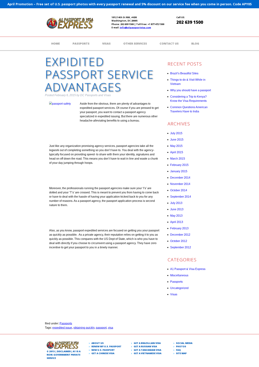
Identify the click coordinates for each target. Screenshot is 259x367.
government (62, 354)
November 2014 (180, 183)
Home (55, 43)
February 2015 (179, 164)
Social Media (184, 343)
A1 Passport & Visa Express (187, 269)
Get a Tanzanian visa (147, 350)
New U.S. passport (103, 350)
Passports (81, 43)
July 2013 (176, 202)
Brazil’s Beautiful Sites (184, 73)
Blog (195, 43)
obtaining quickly (83, 327)
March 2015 (177, 158)
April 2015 (176, 152)
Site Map (181, 353)
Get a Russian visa (145, 346)
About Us (97, 343)
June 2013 (176, 209)
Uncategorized (179, 288)
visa (110, 327)
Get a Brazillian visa (147, 343)
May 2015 (176, 145)
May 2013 (176, 215)
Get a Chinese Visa (102, 353)
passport (101, 327)
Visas (106, 43)
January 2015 (178, 171)
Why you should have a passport (190, 90)
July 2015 (176, 133)
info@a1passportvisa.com (135, 27)
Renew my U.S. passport (106, 346)
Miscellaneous (179, 275)
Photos (181, 346)
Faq (178, 350)
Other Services (135, 43)
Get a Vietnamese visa (147, 353)
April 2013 (176, 221)
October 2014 (178, 190)
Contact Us (169, 43)
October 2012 (178, 241)
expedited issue (62, 327)
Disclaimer (64, 351)
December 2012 (180, 234)
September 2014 (180, 196)
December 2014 (180, 177)
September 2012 (180, 247)
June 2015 (176, 139)
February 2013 (179, 228)
